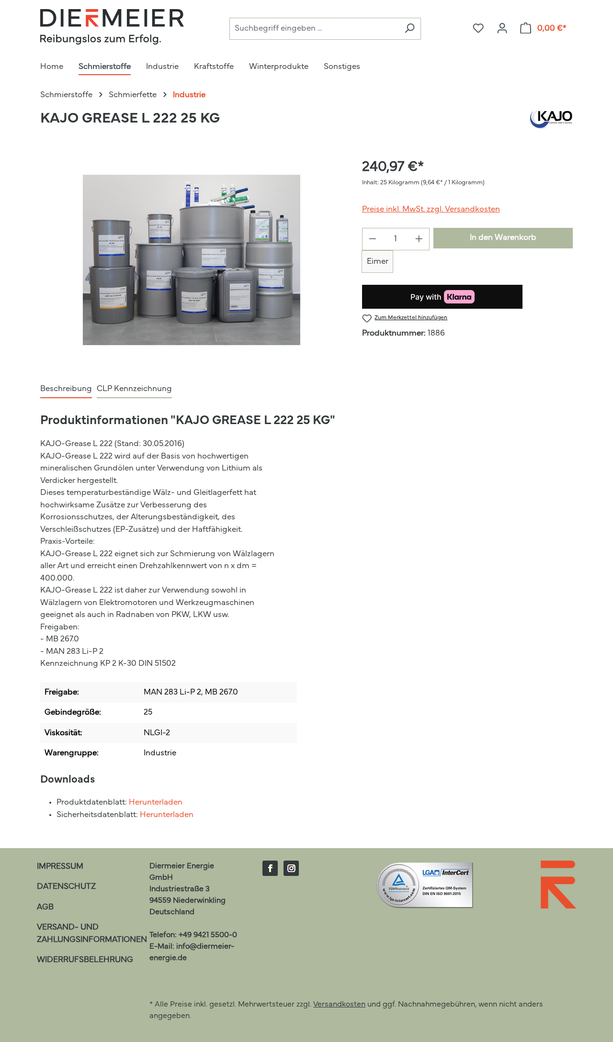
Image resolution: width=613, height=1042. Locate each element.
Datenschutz (66, 886)
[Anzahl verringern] (372, 239)
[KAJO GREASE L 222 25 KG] (191, 260)
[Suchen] (409, 29)
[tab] (66, 390)
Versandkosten (339, 1004)
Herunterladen (155, 802)
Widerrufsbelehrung (85, 960)
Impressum (60, 866)
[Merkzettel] (478, 28)
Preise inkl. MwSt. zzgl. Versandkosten (431, 209)
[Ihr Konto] (502, 28)
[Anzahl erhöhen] (419, 239)
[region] (191, 260)
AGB (45, 907)
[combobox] (313, 29)
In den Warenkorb (503, 237)
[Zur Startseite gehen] (112, 27)
